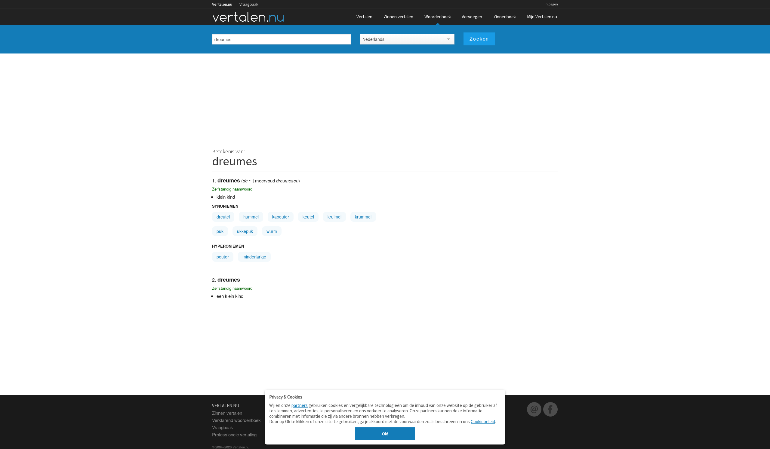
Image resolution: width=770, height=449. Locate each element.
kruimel (334, 217)
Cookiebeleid (483, 421)
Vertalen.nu (222, 4)
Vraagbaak (248, 4)
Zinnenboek (504, 17)
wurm (271, 231)
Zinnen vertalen (398, 17)
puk (220, 231)
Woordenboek (437, 17)
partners (299, 405)
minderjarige (254, 257)
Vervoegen (472, 17)
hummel (251, 217)
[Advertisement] (385, 99)
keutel (308, 217)
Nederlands (373, 39)
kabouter (280, 217)
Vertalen (364, 17)
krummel (363, 217)
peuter (223, 257)
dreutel (223, 217)
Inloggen (551, 4)
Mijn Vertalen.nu (542, 17)
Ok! (385, 433)
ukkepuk (245, 231)
